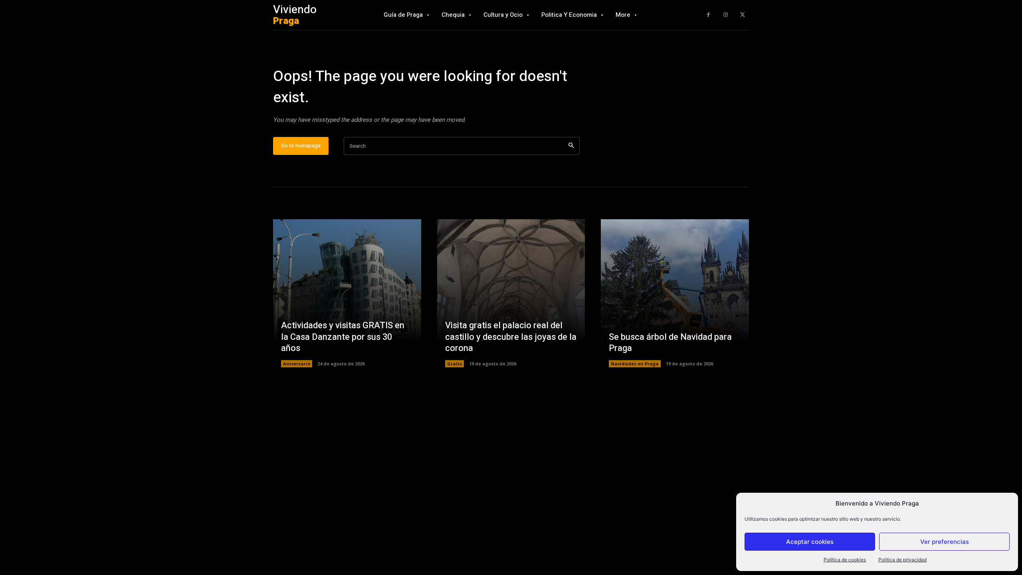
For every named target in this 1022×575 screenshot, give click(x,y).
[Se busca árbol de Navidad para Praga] (675, 293)
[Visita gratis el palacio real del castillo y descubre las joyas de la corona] (511, 293)
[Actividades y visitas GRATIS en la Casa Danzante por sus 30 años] (347, 293)
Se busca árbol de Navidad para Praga (670, 343)
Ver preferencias (944, 541)
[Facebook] (708, 15)
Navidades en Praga (635, 364)
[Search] (571, 146)
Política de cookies (845, 560)
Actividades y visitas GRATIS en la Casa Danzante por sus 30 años (342, 337)
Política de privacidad (902, 560)
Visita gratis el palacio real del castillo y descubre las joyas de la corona (510, 337)
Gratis (454, 364)
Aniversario (296, 364)
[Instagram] (725, 15)
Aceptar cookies (810, 541)
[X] (742, 15)
